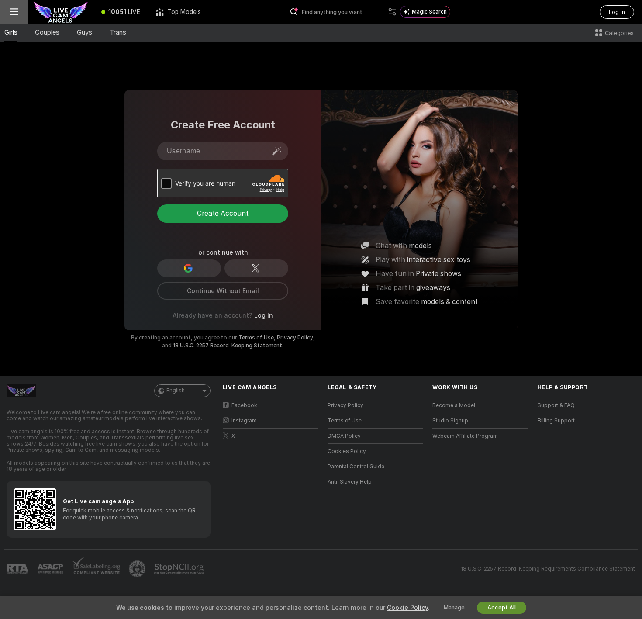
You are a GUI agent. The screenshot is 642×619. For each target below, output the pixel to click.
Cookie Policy (407, 607)
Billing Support (556, 421)
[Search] (392, 12)
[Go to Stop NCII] (180, 569)
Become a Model (453, 405)
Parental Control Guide (356, 466)
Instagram (244, 421)
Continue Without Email (223, 290)
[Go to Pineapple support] (138, 568)
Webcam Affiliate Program (465, 436)
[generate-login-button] (277, 151)
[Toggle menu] (14, 12)
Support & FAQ (556, 405)
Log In (617, 12)
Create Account (223, 213)
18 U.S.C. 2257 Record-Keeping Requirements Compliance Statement (548, 569)
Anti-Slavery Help (350, 482)
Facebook (244, 405)
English (175, 390)
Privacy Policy (295, 338)
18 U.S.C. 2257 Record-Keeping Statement (227, 345)
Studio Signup (450, 421)
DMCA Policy (344, 436)
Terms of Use (256, 338)
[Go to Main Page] (60, 12)
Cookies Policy (347, 451)
